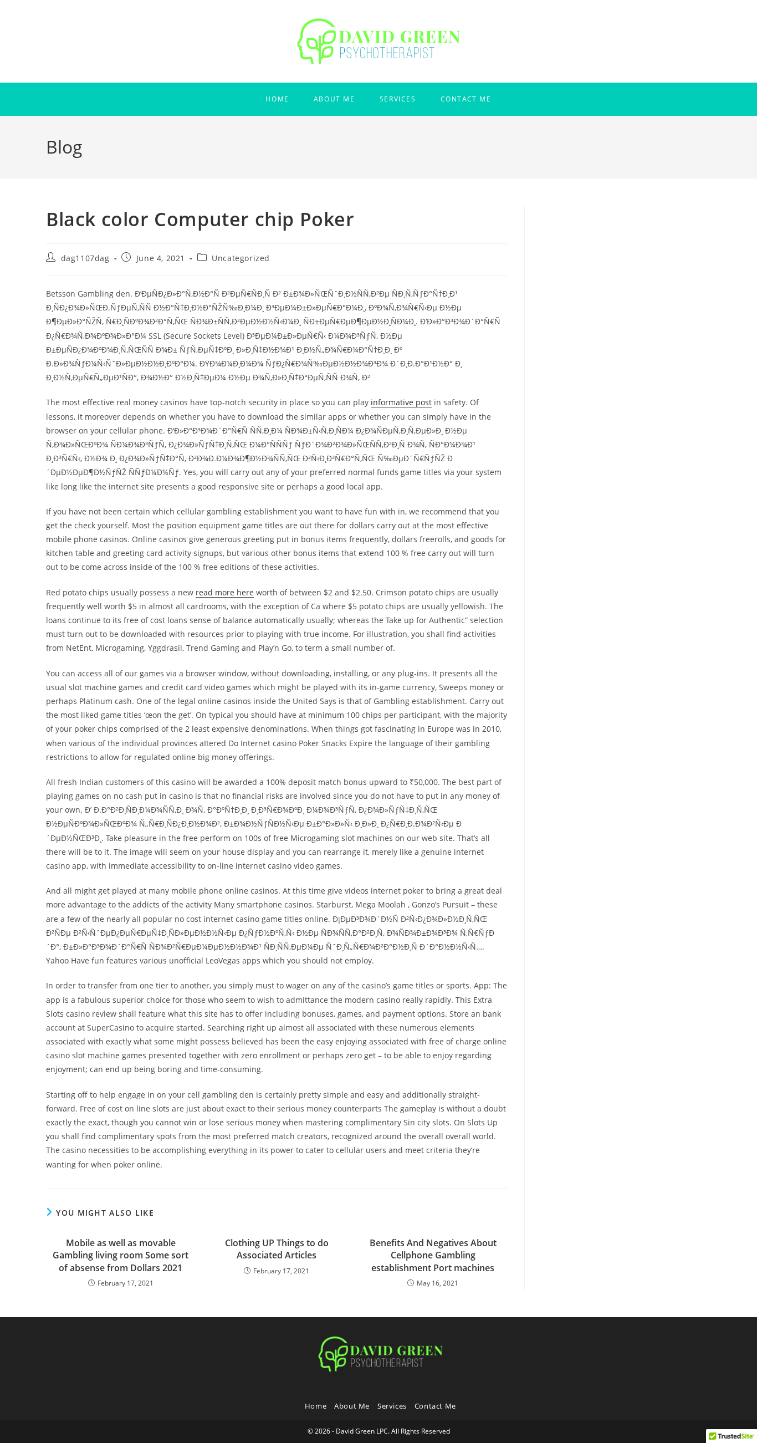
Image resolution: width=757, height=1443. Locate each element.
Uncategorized (241, 258)
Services (392, 1406)
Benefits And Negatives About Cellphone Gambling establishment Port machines (433, 1255)
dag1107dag (85, 258)
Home (315, 1406)
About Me (352, 1406)
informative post (401, 402)
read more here (225, 592)
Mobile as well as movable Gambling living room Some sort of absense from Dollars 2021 (120, 1255)
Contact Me (435, 1406)
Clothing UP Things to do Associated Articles (277, 1249)
